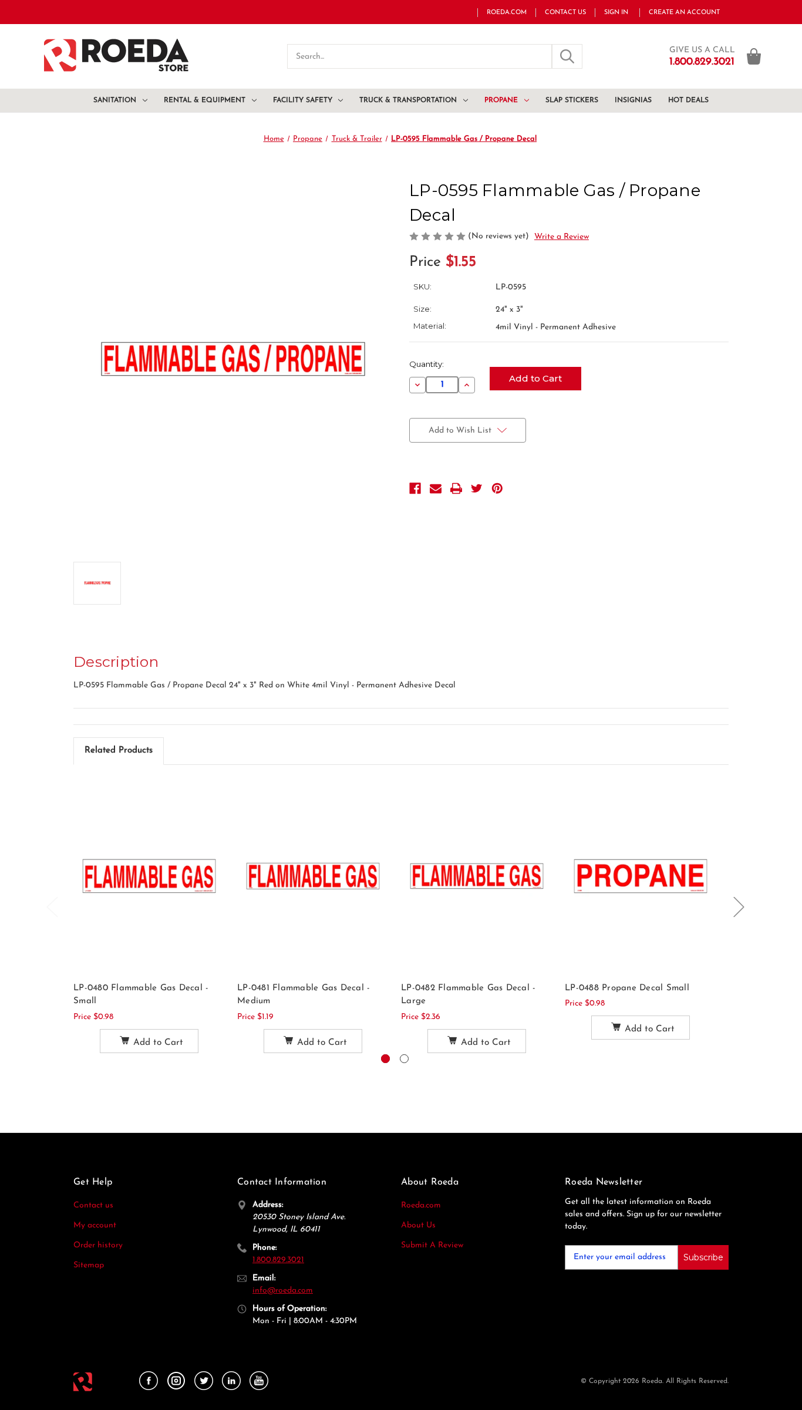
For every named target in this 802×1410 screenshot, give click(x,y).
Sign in (616, 12)
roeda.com (507, 12)
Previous (51, 906)
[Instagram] (176, 1381)
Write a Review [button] (561, 236)
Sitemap (88, 1265)
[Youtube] (259, 1381)
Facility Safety (302, 100)
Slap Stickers (571, 100)
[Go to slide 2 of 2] (404, 1058)
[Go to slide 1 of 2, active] (385, 1058)
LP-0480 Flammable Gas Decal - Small (140, 995)
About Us (418, 1225)
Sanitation (114, 100)
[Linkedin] (231, 1381)
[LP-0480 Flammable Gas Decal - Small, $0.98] (149, 876)
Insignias (633, 100)
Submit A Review (432, 1245)
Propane (501, 100)
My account (94, 1225)
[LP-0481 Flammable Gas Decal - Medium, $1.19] (313, 876)
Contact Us (565, 12)
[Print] (456, 488)
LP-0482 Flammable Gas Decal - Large (468, 995)
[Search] (567, 56)
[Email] (436, 488)
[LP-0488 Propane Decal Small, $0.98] (641, 876)
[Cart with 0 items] (754, 56)
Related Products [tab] (119, 750)
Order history (98, 1245)
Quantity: (426, 364)
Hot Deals (688, 100)
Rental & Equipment (204, 100)
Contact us (93, 1205)
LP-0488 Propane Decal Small (627, 988)
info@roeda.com (282, 1290)
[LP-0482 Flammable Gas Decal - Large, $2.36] (477, 876)
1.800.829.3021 (278, 1260)
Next (738, 906)
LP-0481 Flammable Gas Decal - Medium (303, 995)
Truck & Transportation (408, 100)
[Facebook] (415, 488)
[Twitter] (477, 488)
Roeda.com (421, 1205)
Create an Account (684, 12)
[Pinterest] (497, 488)
